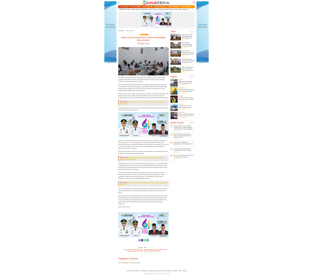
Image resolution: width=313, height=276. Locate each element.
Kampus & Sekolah (160, 6)
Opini (133, 9)
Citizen (137, 9)
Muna (180, 9)
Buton (176, 9)
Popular (175, 270)
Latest (180, 270)
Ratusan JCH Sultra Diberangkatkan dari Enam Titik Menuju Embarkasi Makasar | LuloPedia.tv (187, 38)
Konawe (155, 9)
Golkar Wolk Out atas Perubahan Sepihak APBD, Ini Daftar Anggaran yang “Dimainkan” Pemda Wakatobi (183, 127)
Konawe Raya (182, 112)
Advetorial (181, 79)
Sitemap (184, 270)
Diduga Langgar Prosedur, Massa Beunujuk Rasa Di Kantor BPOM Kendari (155, 250)
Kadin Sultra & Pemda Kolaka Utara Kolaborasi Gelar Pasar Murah (133, 250)
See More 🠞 (192, 32)
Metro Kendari (130, 30)
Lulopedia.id (121, 30)
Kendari (150, 9)
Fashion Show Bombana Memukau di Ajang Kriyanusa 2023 (188, 52)
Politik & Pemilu (135, 6)
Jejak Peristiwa (147, 6)
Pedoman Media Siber (167, 270)
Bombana (161, 9)
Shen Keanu (140, 43)
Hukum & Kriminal (173, 6)
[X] (142, 240)
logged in (127, 262)
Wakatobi (185, 9)
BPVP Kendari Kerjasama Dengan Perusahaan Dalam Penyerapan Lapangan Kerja (188, 46)
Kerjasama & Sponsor (154, 270)
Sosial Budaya (185, 6)
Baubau (171, 9)
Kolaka (166, 9)
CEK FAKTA (122, 9)
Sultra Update (124, 6)
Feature (129, 9)
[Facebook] (139, 240)
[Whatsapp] (145, 240)
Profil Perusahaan (135, 270)
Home (128, 270)
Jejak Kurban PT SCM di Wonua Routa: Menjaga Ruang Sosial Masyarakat (185, 107)
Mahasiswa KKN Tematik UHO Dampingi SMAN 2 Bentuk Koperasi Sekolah (185, 83)
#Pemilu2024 (143, 9)
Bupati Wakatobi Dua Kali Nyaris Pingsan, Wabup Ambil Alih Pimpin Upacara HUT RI (183, 135)
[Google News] (147, 240)
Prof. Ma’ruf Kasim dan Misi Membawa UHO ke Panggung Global (187, 99)
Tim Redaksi (144, 270)
